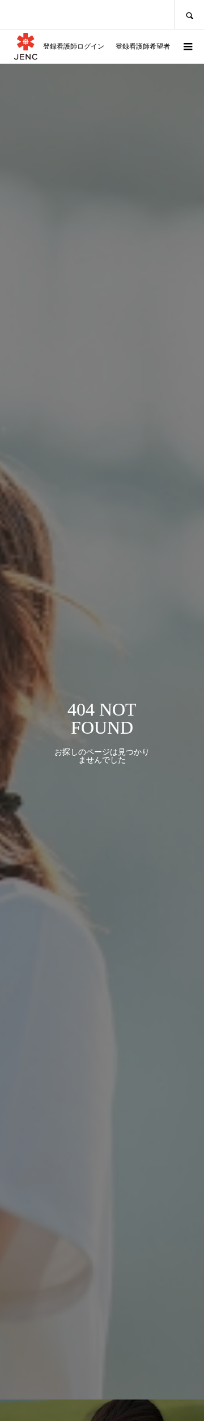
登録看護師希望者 (143, 46)
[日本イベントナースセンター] (25, 46)
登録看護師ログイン (73, 46)
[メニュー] (187, 46)
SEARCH (189, 14)
